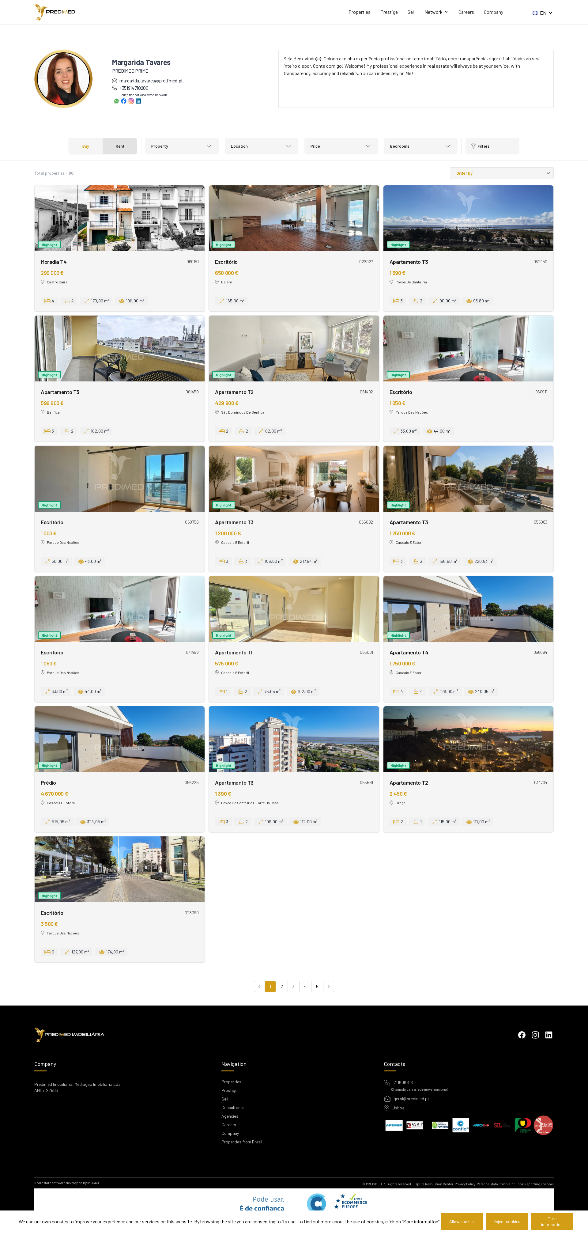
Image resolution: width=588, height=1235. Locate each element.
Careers (466, 12)
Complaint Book (511, 1184)
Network (433, 12)
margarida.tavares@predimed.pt (151, 80)
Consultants (232, 1107)
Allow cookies (462, 1221)
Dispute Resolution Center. (433, 1184)
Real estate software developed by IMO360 (66, 1183)
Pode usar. (260, 1207)
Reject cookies (506, 1221)
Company (493, 12)
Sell (411, 12)
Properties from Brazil (241, 1141)
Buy (85, 146)
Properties (360, 12)
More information (552, 1221)
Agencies (229, 1116)
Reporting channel (539, 1184)
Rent (120, 146)
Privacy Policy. (465, 1184)
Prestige (389, 12)
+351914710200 (133, 88)
